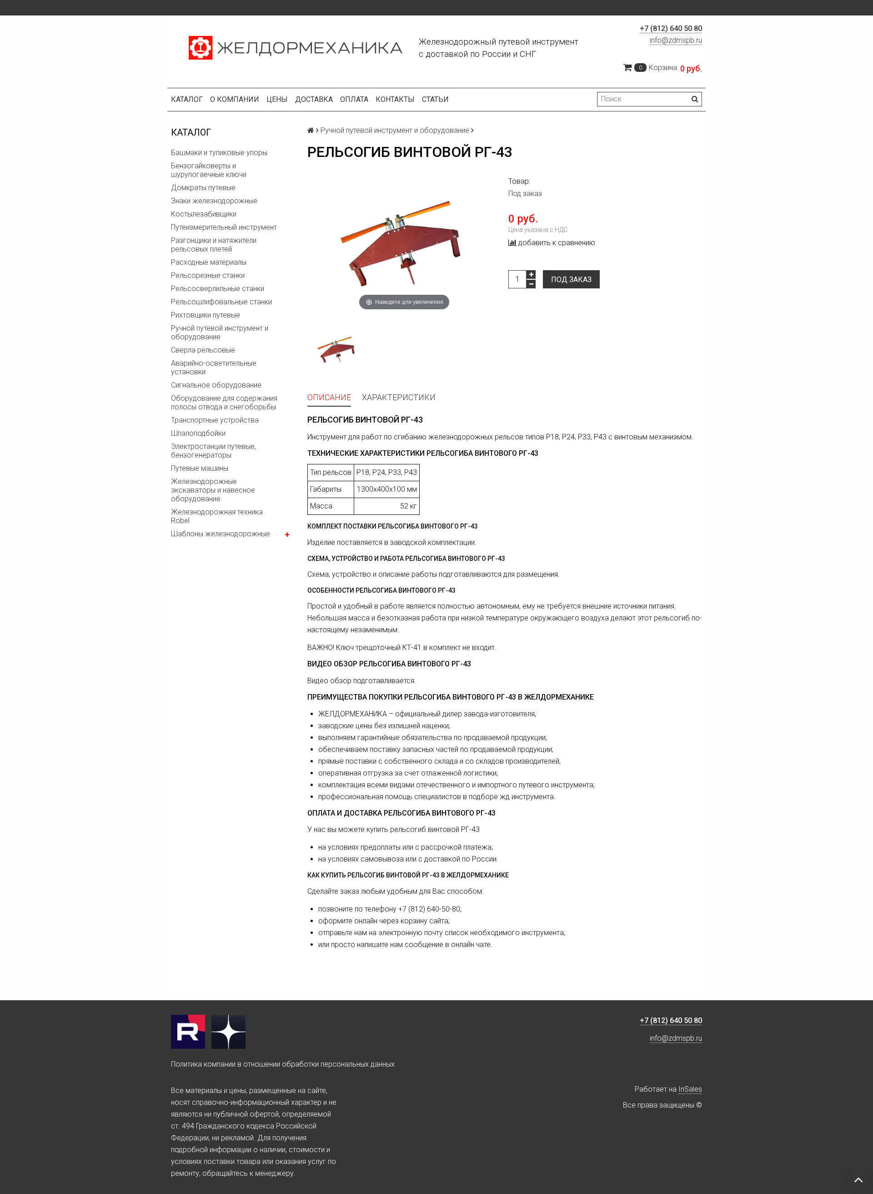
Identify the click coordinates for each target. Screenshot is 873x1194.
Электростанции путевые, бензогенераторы (213, 450)
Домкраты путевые (203, 187)
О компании (234, 99)
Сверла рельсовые (203, 350)
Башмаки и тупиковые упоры (219, 152)
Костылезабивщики (203, 214)
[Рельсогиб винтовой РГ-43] (337, 350)
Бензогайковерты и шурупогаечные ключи (208, 170)
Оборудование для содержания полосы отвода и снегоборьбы (224, 402)
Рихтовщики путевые (205, 315)
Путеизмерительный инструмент (224, 227)
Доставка (314, 99)
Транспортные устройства (215, 420)
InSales (690, 1089)
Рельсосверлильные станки (217, 288)
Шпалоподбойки (198, 433)
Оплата (354, 99)
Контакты (395, 99)
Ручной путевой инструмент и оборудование (219, 332)
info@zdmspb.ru (676, 40)
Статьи (435, 99)
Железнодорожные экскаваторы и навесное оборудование (213, 490)
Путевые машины (199, 468)
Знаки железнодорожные (214, 200)
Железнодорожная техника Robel (217, 516)
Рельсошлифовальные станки (221, 301)
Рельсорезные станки (208, 275)
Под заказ (571, 279)
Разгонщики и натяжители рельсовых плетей (213, 244)
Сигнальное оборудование (216, 385)
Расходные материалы (208, 262)
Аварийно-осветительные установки (213, 367)
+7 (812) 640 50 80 (671, 28)
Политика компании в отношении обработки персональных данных (283, 1064)
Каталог (187, 99)
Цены (277, 99)
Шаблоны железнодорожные (220, 533)
